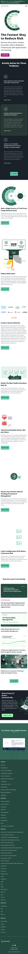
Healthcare (3, 809)
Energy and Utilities (5, 801)
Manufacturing (4, 820)
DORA (2, 881)
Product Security (14, 949)
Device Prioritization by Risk (7, 842)
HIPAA (2, 886)
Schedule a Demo (7, 715)
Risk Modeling (4, 787)
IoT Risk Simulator (5, 860)
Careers (2, 924)
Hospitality (3, 815)
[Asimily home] (7, 6)
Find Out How (7, 100)
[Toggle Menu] (26, 6)
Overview (3, 765)
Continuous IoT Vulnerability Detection (9, 837)
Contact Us (3, 932)
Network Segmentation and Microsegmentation (11, 847)
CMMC (2, 876)
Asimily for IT (4, 866)
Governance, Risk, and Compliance (8, 789)
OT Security (3, 871)
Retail (2, 823)
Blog (2, 908)
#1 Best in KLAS (8, 1)
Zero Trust (3, 899)
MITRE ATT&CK (4, 889)
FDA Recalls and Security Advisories (9, 850)
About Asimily (4, 921)
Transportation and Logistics (7, 826)
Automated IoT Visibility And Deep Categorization (12, 832)
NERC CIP (3, 892)
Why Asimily (14, 173)
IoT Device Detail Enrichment (7, 834)
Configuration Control (6, 784)
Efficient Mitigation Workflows (8, 845)
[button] (5, 750)
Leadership (3, 926)
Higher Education (5, 812)
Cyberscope (3, 879)
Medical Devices (4, 873)
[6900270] (14, 744)
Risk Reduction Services (6, 858)
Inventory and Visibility (6, 770)
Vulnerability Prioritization (7, 773)
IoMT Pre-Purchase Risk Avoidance (8, 855)
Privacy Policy (14, 947)
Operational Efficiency (6, 792)
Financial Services (5, 804)
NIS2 (2, 894)
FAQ (2, 911)
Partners (3, 929)
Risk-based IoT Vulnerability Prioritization (10, 840)
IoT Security (3, 868)
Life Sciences (3, 817)
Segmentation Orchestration (7, 778)
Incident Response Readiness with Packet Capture (12, 863)
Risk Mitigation (4, 767)
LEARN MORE (5, 55)
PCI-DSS (2, 897)
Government (3, 807)
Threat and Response (5, 776)
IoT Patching (3, 781)
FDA (2, 884)
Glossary (3, 914)
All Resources (14, 681)
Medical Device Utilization (6, 853)
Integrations (3, 795)
